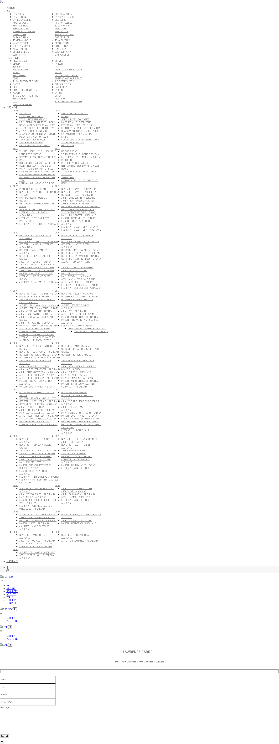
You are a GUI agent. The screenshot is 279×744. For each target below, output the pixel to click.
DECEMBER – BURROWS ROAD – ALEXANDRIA (35, 237)
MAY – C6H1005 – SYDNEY (74, 375)
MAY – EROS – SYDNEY (72, 273)
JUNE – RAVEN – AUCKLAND (75, 203)
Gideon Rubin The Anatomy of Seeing (39, 171)
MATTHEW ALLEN (63, 14)
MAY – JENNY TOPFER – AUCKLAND (78, 215)
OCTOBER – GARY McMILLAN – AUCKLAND (34, 251)
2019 (57, 232)
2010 (15, 485)
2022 (15, 186)
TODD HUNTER (62, 25)
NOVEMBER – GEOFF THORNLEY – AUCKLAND (77, 237)
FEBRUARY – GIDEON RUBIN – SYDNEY (79, 227)
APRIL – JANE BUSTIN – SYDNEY (77, 282)
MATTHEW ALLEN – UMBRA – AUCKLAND (81, 157)
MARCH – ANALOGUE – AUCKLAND (36, 273)
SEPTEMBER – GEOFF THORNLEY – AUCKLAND (77, 362)
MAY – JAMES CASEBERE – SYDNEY (36, 413)
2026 (15, 110)
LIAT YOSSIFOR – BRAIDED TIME (76, 134)
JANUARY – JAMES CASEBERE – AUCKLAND (35, 528)
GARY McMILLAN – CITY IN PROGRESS (37, 157)
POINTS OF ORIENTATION (25, 90)
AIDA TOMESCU (20, 49)
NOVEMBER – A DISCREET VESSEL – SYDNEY (36, 347)
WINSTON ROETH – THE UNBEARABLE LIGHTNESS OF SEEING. (37, 153)
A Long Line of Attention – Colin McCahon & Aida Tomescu (37, 135)
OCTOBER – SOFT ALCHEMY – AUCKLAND (39, 357)
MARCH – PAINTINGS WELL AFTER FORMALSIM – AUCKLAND (78, 385)
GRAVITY (59, 61)
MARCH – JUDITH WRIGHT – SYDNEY (37, 386)
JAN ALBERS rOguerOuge (32, 139)
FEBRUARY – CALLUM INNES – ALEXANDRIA (33, 214)
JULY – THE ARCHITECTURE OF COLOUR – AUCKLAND (81, 403)
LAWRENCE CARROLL (65, 17)
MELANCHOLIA (20, 98)
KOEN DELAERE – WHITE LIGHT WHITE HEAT (79, 182)
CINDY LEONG (19, 34)
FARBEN (59, 64)
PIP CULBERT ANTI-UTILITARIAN (34, 145)
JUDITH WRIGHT (20, 55)
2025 (57, 110)
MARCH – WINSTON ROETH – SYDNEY (79, 317)
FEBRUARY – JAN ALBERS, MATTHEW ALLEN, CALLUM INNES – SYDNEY (37, 339)
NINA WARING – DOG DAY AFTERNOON (80, 166)
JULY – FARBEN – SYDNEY (31, 407)
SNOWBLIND (67, 177)
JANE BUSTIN (19, 17)
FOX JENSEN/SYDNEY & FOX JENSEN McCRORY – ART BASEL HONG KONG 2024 (37, 177)
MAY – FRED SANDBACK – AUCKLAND (38, 520)
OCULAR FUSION (63, 84)
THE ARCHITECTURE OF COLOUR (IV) (36, 128)
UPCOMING (12, 600)
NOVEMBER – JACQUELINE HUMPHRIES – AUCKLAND (81, 516)
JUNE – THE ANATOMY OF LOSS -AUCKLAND (77, 408)
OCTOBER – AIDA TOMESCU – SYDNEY (79, 296)
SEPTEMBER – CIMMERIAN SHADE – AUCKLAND (36, 490)
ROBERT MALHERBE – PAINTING (76, 125)
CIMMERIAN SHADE (22, 104)
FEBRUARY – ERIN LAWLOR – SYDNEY (37, 331)
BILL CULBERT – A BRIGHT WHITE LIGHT (38, 163)
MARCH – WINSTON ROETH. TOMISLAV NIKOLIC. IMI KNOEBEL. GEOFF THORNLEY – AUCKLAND (81, 424)
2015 (57, 343)
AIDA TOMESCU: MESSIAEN (74, 113)
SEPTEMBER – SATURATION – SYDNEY (37, 450)
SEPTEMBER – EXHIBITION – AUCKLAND (38, 404)
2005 (57, 532)
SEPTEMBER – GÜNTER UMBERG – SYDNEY (35, 257)
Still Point (25, 113)
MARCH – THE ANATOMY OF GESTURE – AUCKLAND (80, 321)
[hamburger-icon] (1, 580)
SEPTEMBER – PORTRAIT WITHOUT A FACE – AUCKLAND (37, 301)
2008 (15, 511)
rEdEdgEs (66, 160)
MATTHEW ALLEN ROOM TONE (76, 122)
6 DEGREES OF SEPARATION (68, 101)
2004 (15, 549)
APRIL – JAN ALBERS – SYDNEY (34, 328)
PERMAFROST (19, 75)
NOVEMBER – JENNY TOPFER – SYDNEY (80, 241)
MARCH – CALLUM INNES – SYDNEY (78, 465)
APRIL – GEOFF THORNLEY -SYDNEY (36, 375)
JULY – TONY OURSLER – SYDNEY (77, 267)
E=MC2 (58, 93)
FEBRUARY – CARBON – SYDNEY (76, 325)
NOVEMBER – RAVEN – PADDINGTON (79, 192)
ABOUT (10, 8)
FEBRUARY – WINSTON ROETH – (76, 468)
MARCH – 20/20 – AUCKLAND (34, 523)
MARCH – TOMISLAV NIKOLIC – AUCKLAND (76, 222)
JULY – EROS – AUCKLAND (74, 270)
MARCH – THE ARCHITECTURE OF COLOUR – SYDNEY (35, 467)
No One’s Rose (20, 69)
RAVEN (16, 72)
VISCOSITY (60, 98)
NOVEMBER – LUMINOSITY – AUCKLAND (38, 241)
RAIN (57, 66)
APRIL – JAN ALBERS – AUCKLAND (78, 279)
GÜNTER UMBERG (21, 52)
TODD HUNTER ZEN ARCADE (33, 119)
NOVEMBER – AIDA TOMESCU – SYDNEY (38, 192)
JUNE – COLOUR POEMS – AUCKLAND (37, 410)
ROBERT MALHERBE (64, 34)
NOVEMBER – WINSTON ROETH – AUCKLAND (35, 536)
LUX (15, 101)
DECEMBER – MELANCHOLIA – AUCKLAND (76, 536)
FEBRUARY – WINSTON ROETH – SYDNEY (81, 418)
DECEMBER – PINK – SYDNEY (75, 346)
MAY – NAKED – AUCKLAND (32, 497)
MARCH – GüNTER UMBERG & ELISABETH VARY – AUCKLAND (39, 501)
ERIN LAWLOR (61, 31)
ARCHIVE (12, 107)
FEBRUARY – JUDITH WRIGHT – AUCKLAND (76, 432)
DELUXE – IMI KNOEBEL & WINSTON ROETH (36, 205)
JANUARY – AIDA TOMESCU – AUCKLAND (39, 282)
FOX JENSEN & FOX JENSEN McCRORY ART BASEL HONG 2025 (80, 141)
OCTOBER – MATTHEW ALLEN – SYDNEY (80, 250)
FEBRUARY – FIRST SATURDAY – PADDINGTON (34, 220)
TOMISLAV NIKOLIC (22, 40)
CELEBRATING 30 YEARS (66, 75)
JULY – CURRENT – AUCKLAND (76, 372)
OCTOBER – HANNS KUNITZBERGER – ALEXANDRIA (37, 246)
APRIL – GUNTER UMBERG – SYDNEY (78, 314)
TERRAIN (17, 66)
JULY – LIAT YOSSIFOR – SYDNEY (35, 262)
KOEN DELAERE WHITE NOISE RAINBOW (80, 128)
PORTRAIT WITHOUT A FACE (68, 69)
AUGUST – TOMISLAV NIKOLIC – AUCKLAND (76, 263)
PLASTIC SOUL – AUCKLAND (33, 189)
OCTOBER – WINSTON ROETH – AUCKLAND (76, 246)
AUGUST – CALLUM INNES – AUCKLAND (38, 514)
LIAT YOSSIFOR (62, 55)
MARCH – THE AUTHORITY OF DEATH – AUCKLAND (38, 382)
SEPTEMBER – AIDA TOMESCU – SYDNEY (81, 259)
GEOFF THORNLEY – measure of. (35, 166)
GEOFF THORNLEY (63, 46)
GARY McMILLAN (21, 37)
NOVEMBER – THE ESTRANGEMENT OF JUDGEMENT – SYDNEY (79, 440)
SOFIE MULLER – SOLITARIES (75, 119)
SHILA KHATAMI (21, 28)
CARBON (17, 84)
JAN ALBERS (19, 14)
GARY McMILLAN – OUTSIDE (33, 198)
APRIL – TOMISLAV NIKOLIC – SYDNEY (37, 418)
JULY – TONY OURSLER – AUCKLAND (37, 453)
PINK (15, 87)
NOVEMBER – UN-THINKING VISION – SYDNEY (36, 394)
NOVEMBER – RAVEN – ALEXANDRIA (78, 189)
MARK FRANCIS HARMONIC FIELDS (36, 168)
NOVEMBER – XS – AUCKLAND (34, 296)
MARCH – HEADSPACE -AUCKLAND (78, 523)
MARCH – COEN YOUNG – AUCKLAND (37, 209)
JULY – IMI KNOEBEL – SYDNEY (34, 366)
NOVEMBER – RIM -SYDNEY (74, 392)
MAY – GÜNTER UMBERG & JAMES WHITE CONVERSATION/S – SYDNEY (78, 211)
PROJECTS (13, 58)
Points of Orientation (31, 116)
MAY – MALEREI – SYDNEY (32, 462)
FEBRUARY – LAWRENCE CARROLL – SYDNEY (37, 278)
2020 (15, 232)
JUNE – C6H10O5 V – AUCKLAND (35, 459)
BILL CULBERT (61, 20)
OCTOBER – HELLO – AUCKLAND (77, 195)
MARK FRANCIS (20, 25)
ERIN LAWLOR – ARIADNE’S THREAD (37, 183)
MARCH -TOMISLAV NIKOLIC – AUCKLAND (34, 472)
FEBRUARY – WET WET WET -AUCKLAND (81, 288)
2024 (15, 148)
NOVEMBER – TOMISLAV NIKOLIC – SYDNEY (36, 446)
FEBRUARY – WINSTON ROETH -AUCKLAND (76, 501)
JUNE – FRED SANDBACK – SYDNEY (36, 267)
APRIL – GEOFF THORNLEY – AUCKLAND (38, 378)
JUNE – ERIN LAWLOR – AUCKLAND (36, 270)
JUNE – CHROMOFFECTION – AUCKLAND (38, 372)
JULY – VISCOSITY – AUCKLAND (76, 520)
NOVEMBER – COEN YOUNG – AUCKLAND (39, 352)
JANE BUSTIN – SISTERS (31, 142)
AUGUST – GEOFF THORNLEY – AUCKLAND (75, 307)
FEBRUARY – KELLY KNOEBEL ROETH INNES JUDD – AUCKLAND (36, 507)
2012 (15, 436)
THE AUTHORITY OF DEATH (26, 81)
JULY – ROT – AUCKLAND (73, 311)
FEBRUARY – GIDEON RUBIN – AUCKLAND (81, 230)
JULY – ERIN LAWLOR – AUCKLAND (36, 314)
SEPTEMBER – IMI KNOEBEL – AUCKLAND (81, 253)
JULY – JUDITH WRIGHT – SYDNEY (35, 311)
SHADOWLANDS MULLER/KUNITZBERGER (81, 131)
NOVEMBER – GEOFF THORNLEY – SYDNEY (39, 293)
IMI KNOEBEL (61, 28)
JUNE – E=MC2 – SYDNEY (73, 450)
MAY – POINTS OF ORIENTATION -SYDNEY (81, 413)
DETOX (58, 96)
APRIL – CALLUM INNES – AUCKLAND (79, 540)
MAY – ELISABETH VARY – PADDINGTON (80, 206)
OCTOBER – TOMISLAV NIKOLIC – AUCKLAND (77, 301)
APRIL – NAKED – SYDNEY (73, 453)
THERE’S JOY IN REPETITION (26, 96)
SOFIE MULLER (62, 37)
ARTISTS (12, 11)
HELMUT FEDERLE (63, 23)
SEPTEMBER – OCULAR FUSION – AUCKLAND (35, 362)
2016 (15, 343)
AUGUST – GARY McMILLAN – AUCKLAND (39, 305)
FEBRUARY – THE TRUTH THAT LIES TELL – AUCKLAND (38, 481)
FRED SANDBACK (21, 46)
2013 (57, 389)
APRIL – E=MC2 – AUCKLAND (75, 497)
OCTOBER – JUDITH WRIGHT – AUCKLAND (39, 401)
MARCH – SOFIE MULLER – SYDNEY (78, 218)
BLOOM (16, 64)
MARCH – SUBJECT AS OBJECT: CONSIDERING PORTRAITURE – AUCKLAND (76, 459)
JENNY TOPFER (62, 49)
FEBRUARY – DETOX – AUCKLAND (35, 546)
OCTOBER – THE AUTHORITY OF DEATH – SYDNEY (80, 350)
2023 (57, 148)
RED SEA (23, 200)
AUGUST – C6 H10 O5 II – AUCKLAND (37, 552)
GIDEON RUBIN (62, 43)
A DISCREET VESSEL (65, 81)
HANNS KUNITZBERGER (24, 31)
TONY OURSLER (62, 40)
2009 (57, 485)
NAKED (16, 93)
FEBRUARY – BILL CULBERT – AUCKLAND (39, 224)
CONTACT (12, 561)
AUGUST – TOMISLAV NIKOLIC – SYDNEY (38, 308)
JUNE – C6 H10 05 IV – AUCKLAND (78, 494)
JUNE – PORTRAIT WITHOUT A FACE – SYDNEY (37, 318)
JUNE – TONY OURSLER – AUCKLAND (37, 517)
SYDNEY (10, 618)
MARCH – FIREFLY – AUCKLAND (34, 421)
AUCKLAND (12, 621)
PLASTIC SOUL (20, 61)
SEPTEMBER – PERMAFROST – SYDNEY (80, 256)
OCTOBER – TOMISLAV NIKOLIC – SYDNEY (39, 354)
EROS (15, 78)
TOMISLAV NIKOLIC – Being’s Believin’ (80, 154)
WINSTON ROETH (21, 43)
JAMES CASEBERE (22, 20)
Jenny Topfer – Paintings (33, 131)
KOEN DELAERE (20, 23)
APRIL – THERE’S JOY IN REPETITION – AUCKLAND (37, 557)
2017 (57, 291)
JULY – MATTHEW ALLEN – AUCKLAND (38, 264)
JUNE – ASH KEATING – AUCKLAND (36, 323)
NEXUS (58, 72)
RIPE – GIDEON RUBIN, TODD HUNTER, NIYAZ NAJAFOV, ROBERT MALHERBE (37, 124)
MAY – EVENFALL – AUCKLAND (76, 276)
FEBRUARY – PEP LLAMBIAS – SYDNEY (79, 285)
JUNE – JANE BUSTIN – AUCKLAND (78, 198)
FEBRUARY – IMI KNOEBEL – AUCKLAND (87, 328)
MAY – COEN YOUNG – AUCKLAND (77, 378)
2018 (15, 291)
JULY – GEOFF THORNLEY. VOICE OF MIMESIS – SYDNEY (78, 368)
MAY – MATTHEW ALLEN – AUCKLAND (38, 325)
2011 (57, 436)
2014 (15, 389)
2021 (57, 186)
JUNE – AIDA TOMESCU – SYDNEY (77, 200)
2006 (15, 532)
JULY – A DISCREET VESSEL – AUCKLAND (39, 369)
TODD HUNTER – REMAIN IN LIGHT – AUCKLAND (78, 173)
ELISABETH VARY (63, 52)
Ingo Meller (67, 145)
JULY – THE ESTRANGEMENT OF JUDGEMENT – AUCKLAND (76, 490)
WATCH (10, 597)
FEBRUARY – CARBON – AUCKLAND (36, 334)
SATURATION (61, 87)
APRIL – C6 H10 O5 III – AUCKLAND (36, 543)
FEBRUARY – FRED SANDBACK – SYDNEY (39, 477)
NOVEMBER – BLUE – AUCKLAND (77, 293)
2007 (57, 511)
